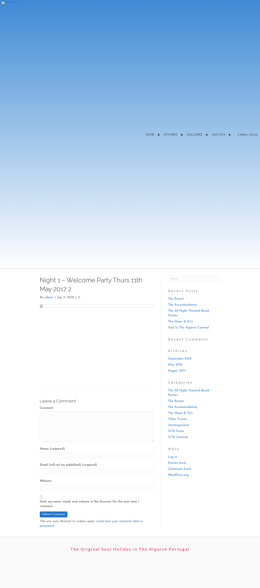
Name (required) (52, 449)
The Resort (176, 299)
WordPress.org (178, 475)
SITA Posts (176, 431)
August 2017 (177, 370)
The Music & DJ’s (180, 321)
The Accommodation (182, 305)
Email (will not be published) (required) (68, 465)
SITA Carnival (177, 437)
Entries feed (177, 463)
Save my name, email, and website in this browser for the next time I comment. (89, 504)
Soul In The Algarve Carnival (188, 327)
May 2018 (175, 364)
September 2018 (179, 358)
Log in (172, 457)
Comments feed (179, 469)
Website (45, 481)
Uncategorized (178, 425)
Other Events (177, 419)
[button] (158, 134)
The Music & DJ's (180, 413)
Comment (46, 408)
